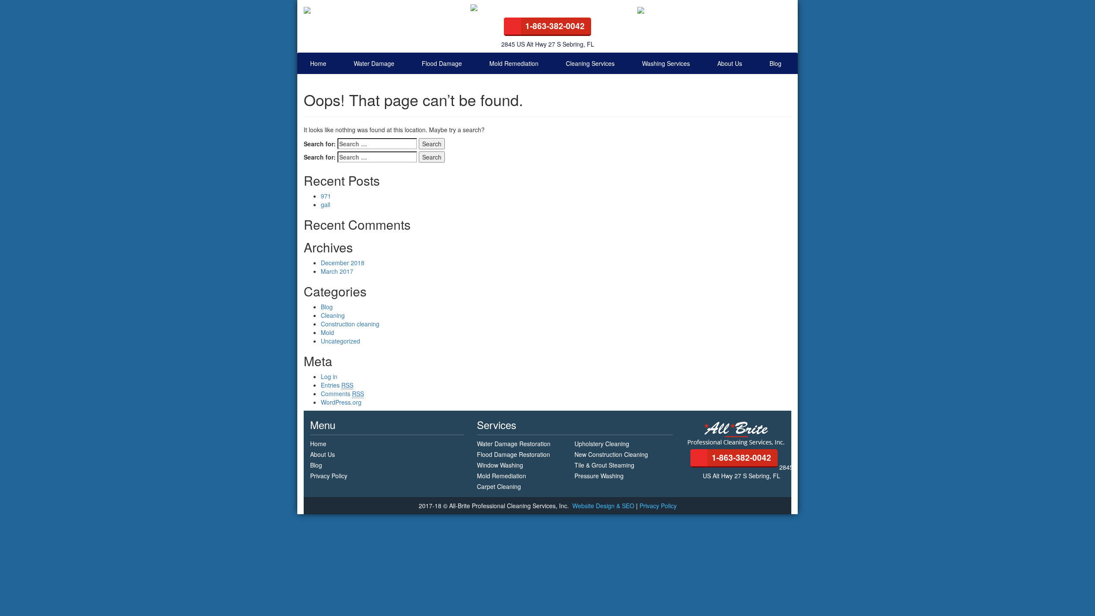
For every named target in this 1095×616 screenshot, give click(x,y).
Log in (329, 376)
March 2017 (337, 271)
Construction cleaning (350, 324)
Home (318, 63)
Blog (775, 63)
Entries (337, 385)
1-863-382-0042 (555, 26)
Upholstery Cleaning (601, 443)
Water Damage (374, 63)
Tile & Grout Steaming (604, 465)
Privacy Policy (328, 475)
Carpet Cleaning (499, 486)
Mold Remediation (514, 63)
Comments (342, 393)
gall (325, 204)
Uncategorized (340, 341)
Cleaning (333, 315)
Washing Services (666, 63)
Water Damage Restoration (513, 443)
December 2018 (342, 262)
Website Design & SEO (604, 505)
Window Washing (500, 465)
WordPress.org (341, 402)
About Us (729, 63)
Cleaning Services (590, 63)
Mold (327, 332)
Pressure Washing (599, 475)
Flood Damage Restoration (513, 454)
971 (326, 196)
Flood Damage (442, 63)
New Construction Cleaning (611, 454)
